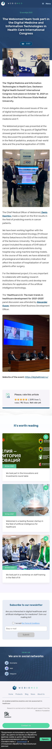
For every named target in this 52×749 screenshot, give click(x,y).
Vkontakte (13, 663)
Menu (48, 4)
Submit (26, 635)
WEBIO (15, 4)
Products (18, 694)
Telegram (13, 674)
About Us (41, 694)
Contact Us (26, 725)
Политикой (22, 741)
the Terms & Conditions (31, 623)
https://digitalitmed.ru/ (36, 377)
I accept (27, 623)
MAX (11, 668)
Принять (45, 739)
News (33, 694)
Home (10, 694)
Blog (26, 694)
